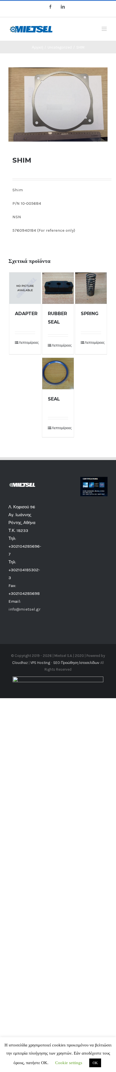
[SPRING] (91, 288)
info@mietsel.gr (24, 609)
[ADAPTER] (25, 288)
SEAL (54, 399)
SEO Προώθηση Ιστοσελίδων (76, 663)
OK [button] (95, 1063)
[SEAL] (58, 373)
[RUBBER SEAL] (58, 288)
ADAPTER (26, 313)
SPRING (90, 313)
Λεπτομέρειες (27, 343)
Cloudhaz (20, 663)
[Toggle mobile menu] (105, 29)
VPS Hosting (40, 663)
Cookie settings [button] (68, 1062)
